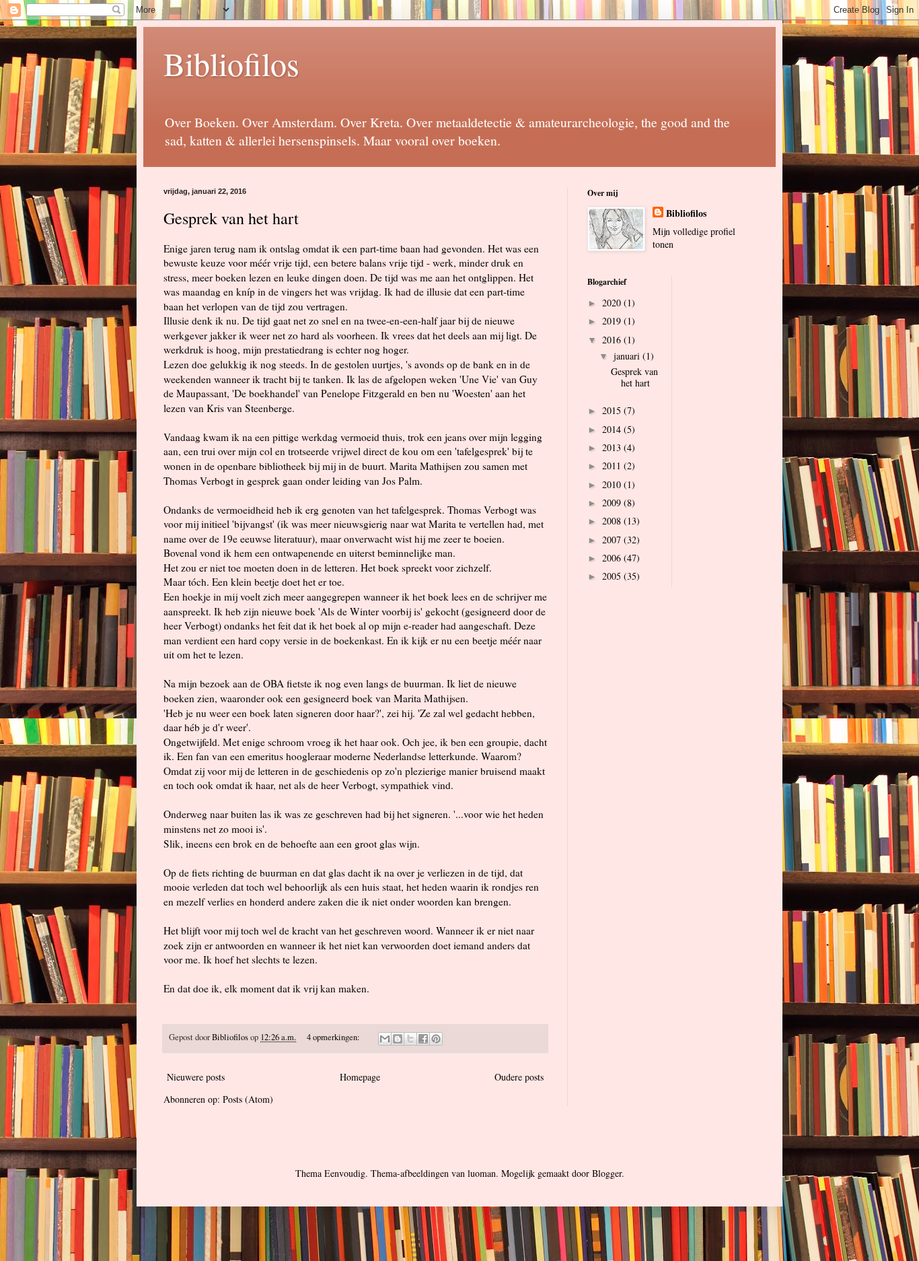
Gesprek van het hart (231, 218)
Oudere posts (519, 1076)
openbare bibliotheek (261, 466)
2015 (613, 410)
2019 (613, 320)
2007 (613, 539)
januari (628, 355)
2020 (613, 302)
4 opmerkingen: (334, 1037)
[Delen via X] (410, 1039)
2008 (613, 520)
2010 (613, 484)
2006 (613, 557)
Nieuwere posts (196, 1076)
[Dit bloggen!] (397, 1039)
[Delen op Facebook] (423, 1039)
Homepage (360, 1076)
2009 (613, 502)
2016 (613, 339)
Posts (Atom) (248, 1099)
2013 (613, 447)
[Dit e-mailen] (385, 1039)
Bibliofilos (231, 63)
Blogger (607, 1173)
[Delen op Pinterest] (436, 1039)
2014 (613, 429)
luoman (482, 1173)
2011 (613, 465)
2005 (613, 576)
